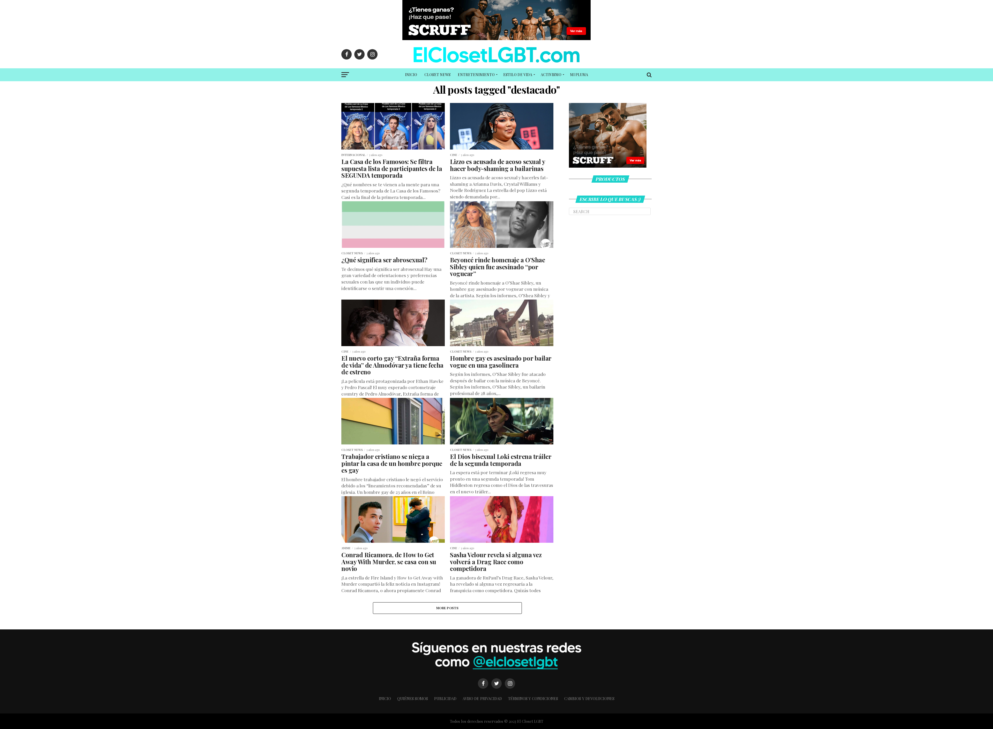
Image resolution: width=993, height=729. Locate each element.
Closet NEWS (437, 74)
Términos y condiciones (533, 698)
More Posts (447, 608)
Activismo (551, 74)
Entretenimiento (476, 74)
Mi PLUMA (579, 74)
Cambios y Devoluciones (589, 698)
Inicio (411, 74)
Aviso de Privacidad (482, 698)
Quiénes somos (412, 698)
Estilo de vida (517, 74)
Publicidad (445, 698)
